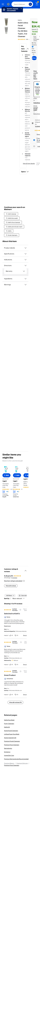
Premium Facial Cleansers (12, 741)
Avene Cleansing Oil (10, 738)
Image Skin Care (9, 755)
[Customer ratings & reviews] (25, 570)
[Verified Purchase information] (20, 610)
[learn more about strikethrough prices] (37, 29)
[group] (26, 39)
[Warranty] (24, 271)
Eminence (7, 752)
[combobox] (22, 4)
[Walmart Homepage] (8, 4)
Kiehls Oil (7, 727)
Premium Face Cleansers (11, 745)
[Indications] (25, 259)
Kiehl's (20, 20)
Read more (7, 626)
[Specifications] (25, 253)
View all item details (29, 163)
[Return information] (33, 54)
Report (25, 635)
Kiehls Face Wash (9, 720)
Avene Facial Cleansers (11, 730)
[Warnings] (25, 284)
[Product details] (25, 248)
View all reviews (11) (15, 702)
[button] (23, 48)
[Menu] (3, 4)
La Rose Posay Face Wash (11, 734)
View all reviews (11, 586)
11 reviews (14, 577)
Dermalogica (8, 748)
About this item (9, 241)
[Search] (30, 4)
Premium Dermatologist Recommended (16, 759)
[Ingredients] (25, 278)
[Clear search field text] (28, 4)
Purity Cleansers (9, 723)
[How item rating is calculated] (24, 581)
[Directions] (25, 265)
